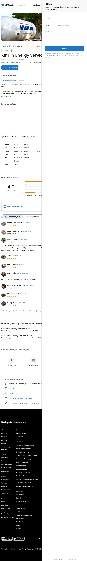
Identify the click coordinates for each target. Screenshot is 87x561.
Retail (18, 525)
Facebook (25, 403)
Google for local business (25, 445)
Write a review (11, 67)
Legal (18, 512)
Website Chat (21, 466)
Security (30, 549)
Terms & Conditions (8, 549)
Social (3, 461)
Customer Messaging (23, 459)
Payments (5, 471)
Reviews (4, 437)
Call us (11, 393)
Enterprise (19, 437)
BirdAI (3, 502)
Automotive (20, 495)
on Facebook (27, 223)
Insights (4, 486)
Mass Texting (6, 468)
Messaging (5, 480)
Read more (5, 96)
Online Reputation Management (27, 455)
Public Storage (21, 518)
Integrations (5, 508)
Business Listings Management (27, 479)
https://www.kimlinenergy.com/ (20, 398)
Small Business (21, 433)
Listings (4, 433)
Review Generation (22, 452)
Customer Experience (23, 483)
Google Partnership (5, 513)
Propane (30, 46)
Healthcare (20, 505)
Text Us (11, 389)
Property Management (24, 515)
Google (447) (34, 217)
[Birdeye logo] (7, 5)
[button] (3, 311)
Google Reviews (21, 469)
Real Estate (20, 522)
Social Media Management (25, 486)
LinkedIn (37, 403)
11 (33, 311)
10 (30, 311)
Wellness (19, 529)
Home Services (18, 46)
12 (37, 311)
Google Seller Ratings (6, 448)
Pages (3, 444)
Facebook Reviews (22, 476)
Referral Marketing (22, 462)
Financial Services (22, 501)
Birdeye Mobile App (7, 517)
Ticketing (4, 493)
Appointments (6, 464)
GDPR (36, 549)
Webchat (4, 457)
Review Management (23, 449)
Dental (18, 498)
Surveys (4, 483)
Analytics (4, 505)
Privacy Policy (21, 549)
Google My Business (23, 472)
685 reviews (19, 59)
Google (14, 403)
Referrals (4, 440)
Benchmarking (6, 490)
